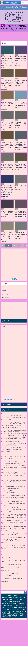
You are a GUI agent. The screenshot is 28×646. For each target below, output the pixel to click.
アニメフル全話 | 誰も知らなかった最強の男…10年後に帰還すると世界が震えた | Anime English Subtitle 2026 (21, 214)
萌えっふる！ (4, 554)
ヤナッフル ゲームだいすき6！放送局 (10, 573)
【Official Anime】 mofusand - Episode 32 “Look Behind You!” (21, 104)
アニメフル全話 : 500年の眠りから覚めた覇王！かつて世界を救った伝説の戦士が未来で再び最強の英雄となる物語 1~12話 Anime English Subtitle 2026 (7, 191)
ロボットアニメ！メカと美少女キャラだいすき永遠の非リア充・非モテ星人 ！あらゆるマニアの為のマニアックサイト (13, 482)
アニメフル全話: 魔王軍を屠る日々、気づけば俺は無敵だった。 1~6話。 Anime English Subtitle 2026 (21, 60)
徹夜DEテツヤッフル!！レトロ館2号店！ (10, 567)
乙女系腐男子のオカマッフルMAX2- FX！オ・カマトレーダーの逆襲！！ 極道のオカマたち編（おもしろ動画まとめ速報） (13, 449)
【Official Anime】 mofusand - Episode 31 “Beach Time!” (21, 234)
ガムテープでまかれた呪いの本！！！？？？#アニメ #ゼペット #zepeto (20, 166)
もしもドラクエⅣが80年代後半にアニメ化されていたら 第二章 (21, 82)
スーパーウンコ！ (5, 454)
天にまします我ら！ (6, 557)
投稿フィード (5, 290)
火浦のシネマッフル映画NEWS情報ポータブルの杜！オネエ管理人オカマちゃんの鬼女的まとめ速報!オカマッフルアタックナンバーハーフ (13, 497)
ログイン (4, 287)
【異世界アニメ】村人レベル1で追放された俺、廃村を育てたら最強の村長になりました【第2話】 (7, 146)
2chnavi (3, 326)
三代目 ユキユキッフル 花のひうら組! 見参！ (12, 578)
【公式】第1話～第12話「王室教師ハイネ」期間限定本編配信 (20, 124)
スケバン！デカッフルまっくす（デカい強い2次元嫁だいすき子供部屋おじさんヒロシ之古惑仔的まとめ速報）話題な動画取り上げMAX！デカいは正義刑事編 (13, 516)
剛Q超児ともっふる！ (6, 570)
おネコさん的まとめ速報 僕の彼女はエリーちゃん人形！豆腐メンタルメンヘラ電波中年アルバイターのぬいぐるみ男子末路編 (13, 417)
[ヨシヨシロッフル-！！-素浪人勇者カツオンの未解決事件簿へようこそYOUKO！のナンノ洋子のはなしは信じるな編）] (13, 528)
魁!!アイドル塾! (5, 581)
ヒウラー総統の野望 (6, 575)
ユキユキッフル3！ (5, 551)
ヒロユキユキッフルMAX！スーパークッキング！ (12, 564)
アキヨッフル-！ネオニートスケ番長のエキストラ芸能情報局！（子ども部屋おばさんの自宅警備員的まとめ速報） (13, 522)
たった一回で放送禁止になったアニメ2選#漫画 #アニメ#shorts (7, 213)
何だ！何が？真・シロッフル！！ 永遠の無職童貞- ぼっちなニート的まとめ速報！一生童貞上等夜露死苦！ (13, 467)
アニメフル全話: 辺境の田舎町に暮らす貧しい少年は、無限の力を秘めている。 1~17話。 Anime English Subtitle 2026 (7, 167)
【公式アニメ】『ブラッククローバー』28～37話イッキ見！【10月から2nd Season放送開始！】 (7, 236)
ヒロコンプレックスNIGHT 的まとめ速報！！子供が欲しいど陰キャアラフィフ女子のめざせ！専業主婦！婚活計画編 (13, 547)
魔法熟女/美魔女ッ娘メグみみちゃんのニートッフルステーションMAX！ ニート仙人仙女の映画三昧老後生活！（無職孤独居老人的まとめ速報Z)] (13, 443)
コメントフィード (6, 294)
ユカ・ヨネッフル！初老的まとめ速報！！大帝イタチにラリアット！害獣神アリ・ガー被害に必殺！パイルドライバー (13, 503)
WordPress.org (5, 297)
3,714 (25, 245)
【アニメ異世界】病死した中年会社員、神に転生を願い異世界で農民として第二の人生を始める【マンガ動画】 (7, 84)
